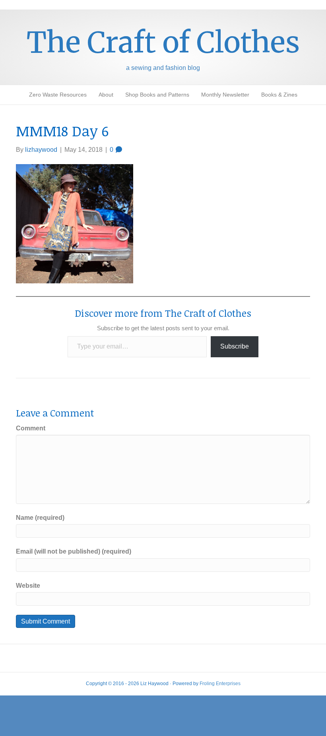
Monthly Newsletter (225, 94)
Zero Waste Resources (58, 94)
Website (28, 585)
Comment (30, 428)
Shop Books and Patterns (157, 94)
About (106, 94)
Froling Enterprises (220, 683)
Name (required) (40, 517)
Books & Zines (279, 94)
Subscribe (234, 346)
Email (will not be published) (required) (73, 551)
